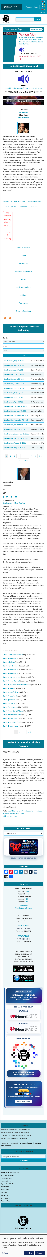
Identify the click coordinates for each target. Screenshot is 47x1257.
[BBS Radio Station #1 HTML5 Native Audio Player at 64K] (23, 78)
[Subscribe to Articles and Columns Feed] (5, 318)
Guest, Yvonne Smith (10, 696)
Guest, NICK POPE (9, 688)
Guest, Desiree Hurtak (10, 658)
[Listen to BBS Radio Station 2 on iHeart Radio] (23, 1029)
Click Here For (23, 905)
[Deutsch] (45, 4)
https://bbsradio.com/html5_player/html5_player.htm (23, 88)
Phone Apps (5, 1189)
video (27, 899)
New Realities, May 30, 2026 (14, 388)
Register (29, 7)
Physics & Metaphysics (23, 271)
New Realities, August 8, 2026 (14, 365)
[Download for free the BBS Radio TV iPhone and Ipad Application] (23, 978)
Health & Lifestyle (23, 247)
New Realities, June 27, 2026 (14, 379)
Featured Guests (10, 207)
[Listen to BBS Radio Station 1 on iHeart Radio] (23, 1016)
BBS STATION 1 (23, 926)
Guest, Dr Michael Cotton (11, 677)
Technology (23, 303)
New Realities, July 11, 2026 (14, 374)
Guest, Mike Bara (9, 662)
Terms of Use (5, 1201)
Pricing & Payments (7, 1175)
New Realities (23, 112)
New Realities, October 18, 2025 (15, 429)
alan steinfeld (23, 118)
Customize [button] (5, 1253)
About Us (4, 1192)
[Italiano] (43, 6)
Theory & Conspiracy (23, 311)
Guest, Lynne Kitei (9, 700)
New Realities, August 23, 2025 (15, 443)
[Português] (45, 6)
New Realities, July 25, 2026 (14, 370)
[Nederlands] (45, 1)
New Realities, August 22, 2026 (15, 361)
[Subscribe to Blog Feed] (10, 318)
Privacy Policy (5, 1198)
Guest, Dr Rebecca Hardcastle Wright (16, 685)
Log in (36, 7)
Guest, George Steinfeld (11, 722)
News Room (5, 1187)
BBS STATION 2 (23, 936)
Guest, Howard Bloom (10, 726)
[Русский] (43, 9)
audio (28, 891)
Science (23, 279)
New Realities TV (9, 503)
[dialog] (23, 1246)
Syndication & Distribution (9, 1184)
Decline (29, 1253)
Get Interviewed (6, 1181)
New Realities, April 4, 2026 (13, 402)
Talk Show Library (6, 1178)
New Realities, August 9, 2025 (14, 447)
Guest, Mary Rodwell (10, 666)
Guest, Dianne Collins (10, 692)
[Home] (5, 19)
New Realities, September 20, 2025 (16, 434)
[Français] (43, 4)
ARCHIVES (7, 201)
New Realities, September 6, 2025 (16, 438)
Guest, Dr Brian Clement (11, 681)
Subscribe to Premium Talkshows (11, 7)
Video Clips (23, 207)
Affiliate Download (36, 29)
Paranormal (23, 263)
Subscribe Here (24, 1101)
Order (5, 346)
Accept (39, 1253)
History (23, 255)
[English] (43, 1)
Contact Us (4, 1195)
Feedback (33, 207)
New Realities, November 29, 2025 (16, 420)
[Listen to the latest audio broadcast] (21, 49)
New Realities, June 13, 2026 (14, 384)
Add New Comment (10, 816)
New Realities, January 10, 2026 (15, 411)
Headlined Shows (34, 201)
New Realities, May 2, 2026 (13, 397)
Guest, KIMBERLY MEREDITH (13, 655)
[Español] (45, 9)
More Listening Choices (23, 908)
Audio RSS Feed (19, 201)
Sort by (5, 338)
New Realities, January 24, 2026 (15, 406)
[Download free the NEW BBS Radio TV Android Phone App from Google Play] (23, 969)
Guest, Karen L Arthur (10, 707)
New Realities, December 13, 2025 (16, 415)
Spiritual (23, 295)
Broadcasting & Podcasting (10, 1172)
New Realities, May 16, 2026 (14, 393)
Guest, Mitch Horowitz (10, 718)
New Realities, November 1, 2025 (15, 425)
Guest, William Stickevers (12, 715)
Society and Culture (24, 287)
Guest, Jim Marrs (9, 703)
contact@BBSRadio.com (19, 1138)
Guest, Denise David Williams (13, 711)
